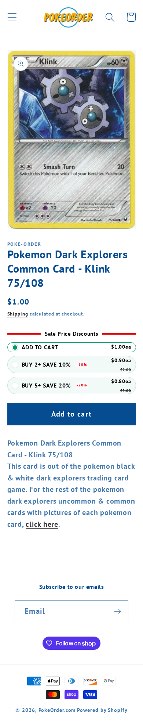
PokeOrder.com (57, 709)
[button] (11, 17)
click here (42, 524)
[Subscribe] (117, 611)
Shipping (17, 314)
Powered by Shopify (102, 709)
